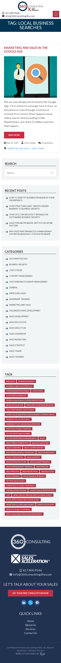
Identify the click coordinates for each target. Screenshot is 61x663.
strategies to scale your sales (20, 485)
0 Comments (47, 143)
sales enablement (46, 452)
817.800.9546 (12, 13)
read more (14, 135)
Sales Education (17, 322)
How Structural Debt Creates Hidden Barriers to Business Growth (29, 207)
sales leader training (40, 462)
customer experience (16, 395)
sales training (13, 476)
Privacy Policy (36, 651)
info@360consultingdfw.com (20, 16)
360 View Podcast (18, 258)
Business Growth (18, 264)
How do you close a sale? (18, 419)
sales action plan (40, 443)
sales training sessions (33, 476)
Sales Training (16, 357)
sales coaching (13, 448)
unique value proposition (42, 490)
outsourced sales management (21, 438)
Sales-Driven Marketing (17, 443)
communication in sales (17, 391)
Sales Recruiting (17, 339)
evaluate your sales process (40, 405)
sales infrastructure (16, 462)
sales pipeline (42, 466)
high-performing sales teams (20, 410)
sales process (12, 471)
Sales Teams (38, 149)
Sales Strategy (17, 345)
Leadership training (19, 299)
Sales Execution (17, 328)
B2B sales (10, 381)
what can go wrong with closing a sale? (32, 495)
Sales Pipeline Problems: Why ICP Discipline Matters (31, 224)
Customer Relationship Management (28, 282)
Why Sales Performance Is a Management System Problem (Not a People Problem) (30, 232)
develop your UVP (14, 405)
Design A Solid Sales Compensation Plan (24, 400)
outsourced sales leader (18, 433)
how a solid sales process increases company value (30, 414)
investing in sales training (18, 429)
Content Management (21, 276)
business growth (26, 381)
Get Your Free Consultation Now (30, 593)
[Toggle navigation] (56, 14)
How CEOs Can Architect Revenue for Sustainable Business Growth (28, 215)
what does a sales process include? (22, 500)
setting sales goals (15, 481)
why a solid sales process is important (24, 514)
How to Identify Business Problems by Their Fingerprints (31, 199)
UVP (8, 495)
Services (30, 629)
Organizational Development (25, 310)
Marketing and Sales (18, 149)
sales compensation (33, 448)
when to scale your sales (18, 509)
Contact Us (30, 633)
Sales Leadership (17, 334)
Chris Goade (30, 143)
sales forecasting (14, 457)
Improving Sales (17, 293)
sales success (47, 471)
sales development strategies (20, 452)
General (13, 287)
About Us (30, 625)
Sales (42, 438)
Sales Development (19, 316)
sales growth (33, 457)
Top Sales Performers (16, 490)
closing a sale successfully (19, 386)
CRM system (37, 391)
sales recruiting (30, 471)
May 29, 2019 (12, 143)
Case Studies (15, 270)
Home (30, 621)
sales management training (19, 466)
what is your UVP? (45, 504)
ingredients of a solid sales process (23, 424)
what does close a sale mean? (20, 504)
